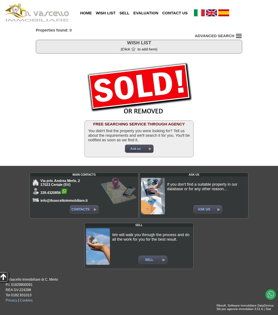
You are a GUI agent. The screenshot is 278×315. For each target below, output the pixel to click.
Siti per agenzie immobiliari (235, 309)
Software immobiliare (242, 305)
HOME (86, 13)
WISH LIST (106, 13)
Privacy (11, 300)
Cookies (26, 300)
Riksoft (221, 305)
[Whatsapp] (270, 294)
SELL (124, 13)
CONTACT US (175, 13)
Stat (268, 309)
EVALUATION (145, 13)
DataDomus (265, 305)
